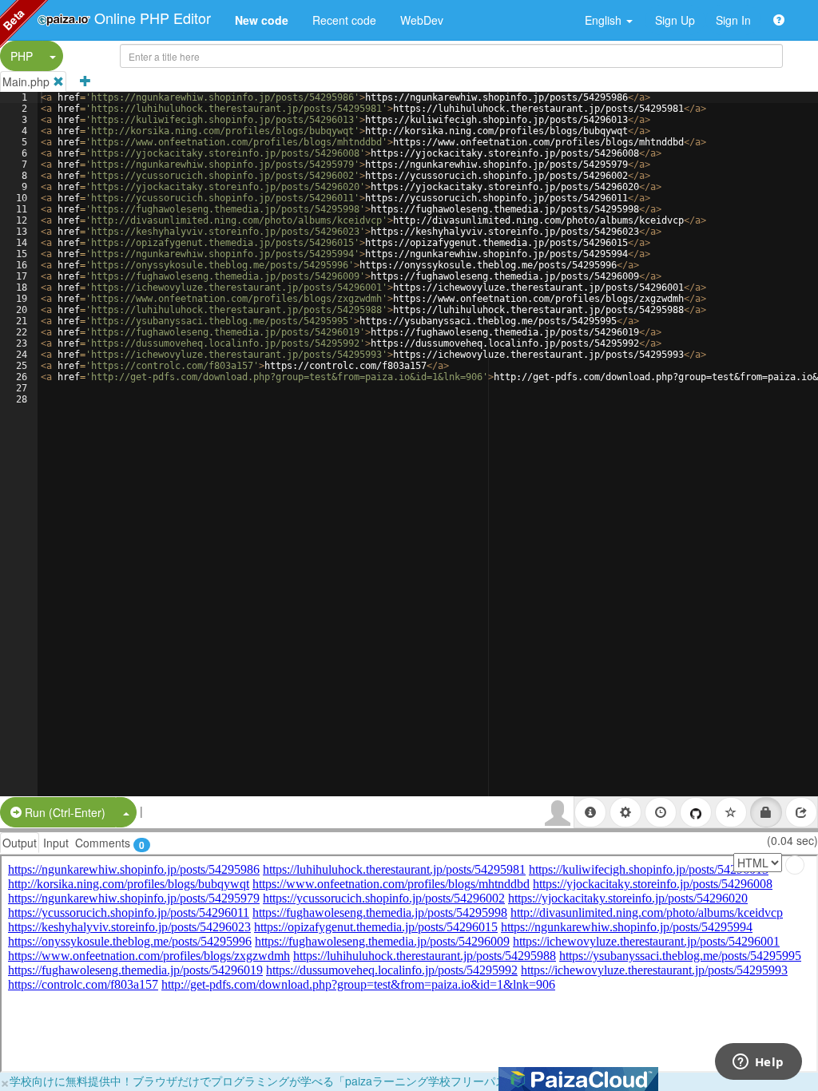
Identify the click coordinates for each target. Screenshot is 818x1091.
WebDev (421, 20)
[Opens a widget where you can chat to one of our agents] (758, 1063)
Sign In (733, 20)
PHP (21, 56)
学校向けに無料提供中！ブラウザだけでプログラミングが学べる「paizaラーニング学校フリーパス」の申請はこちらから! (315, 1081)
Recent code (344, 20)
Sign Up (675, 20)
